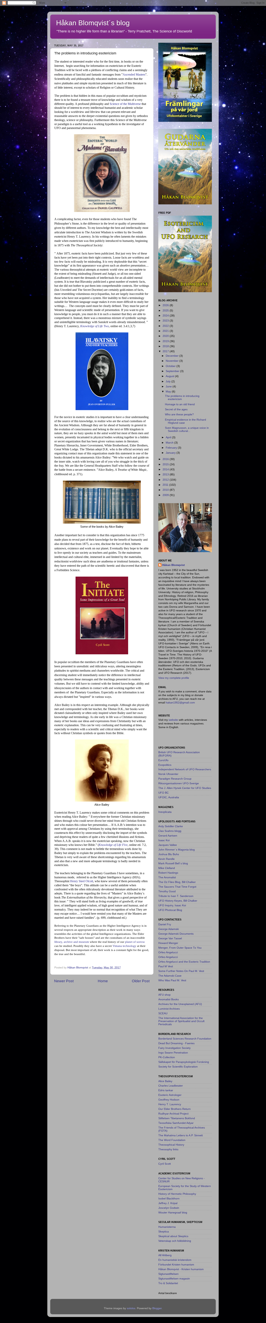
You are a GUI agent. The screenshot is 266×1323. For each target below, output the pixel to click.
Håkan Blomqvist (173, 565)
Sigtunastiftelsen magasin (174, 1278)
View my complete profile (173, 677)
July (168, 381)
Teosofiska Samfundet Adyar (176, 1123)
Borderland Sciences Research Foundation (184, 1038)
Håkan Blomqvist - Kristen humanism (181, 1269)
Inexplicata (165, 812)
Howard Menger (168, 943)
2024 (166, 315)
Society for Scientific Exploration (178, 1066)
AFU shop (164, 994)
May (169, 391)
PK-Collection (166, 1057)
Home (103, 981)
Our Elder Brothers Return (174, 1109)
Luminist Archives (169, 1008)
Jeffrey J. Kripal (167, 1203)
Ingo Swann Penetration (173, 1052)
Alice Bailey (165, 1081)
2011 (166, 484)
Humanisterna (167, 1226)
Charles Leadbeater (170, 1085)
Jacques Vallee (167, 845)
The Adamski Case (169, 975)
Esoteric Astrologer (169, 1095)
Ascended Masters (134, 74)
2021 (166, 330)
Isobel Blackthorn (169, 1198)
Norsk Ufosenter (168, 774)
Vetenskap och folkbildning (174, 1240)
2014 (166, 469)
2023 (166, 320)
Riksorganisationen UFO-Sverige (178, 783)
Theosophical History (171, 1144)
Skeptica (163, 1231)
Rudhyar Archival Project (173, 1113)
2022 (166, 325)
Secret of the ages (176, 409)
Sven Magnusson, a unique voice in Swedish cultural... (187, 429)
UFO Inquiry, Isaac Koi (172, 905)
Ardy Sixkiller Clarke (170, 826)
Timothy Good (167, 891)
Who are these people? (179, 414)
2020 (166, 336)
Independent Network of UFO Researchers (184, 769)
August (170, 376)
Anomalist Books (168, 999)
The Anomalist (167, 877)
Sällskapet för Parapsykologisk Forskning (183, 1062)
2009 (166, 495)
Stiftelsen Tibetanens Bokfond (176, 1118)
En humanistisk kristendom (174, 1260)
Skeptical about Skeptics (173, 1236)
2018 (166, 346)
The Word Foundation (171, 1140)
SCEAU (162, 1013)
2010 (166, 489)
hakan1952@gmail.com (180, 702)
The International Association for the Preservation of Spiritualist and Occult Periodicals (181, 1021)
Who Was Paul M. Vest (172, 980)
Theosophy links (168, 1149)
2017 (166, 351)
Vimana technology (124, 945)
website (174, 719)
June (169, 386)
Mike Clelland (166, 868)
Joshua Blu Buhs (168, 854)
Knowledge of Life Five (113, 844)
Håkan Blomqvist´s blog (93, 23)
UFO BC (163, 792)
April (169, 437)
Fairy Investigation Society (174, 1048)
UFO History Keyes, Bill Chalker (177, 900)
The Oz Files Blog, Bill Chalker (177, 882)
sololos (131, 1308)
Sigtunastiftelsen (168, 1273)
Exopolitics (164, 764)
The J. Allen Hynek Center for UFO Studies (184, 788)
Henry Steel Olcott (81, 881)
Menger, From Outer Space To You (180, 947)
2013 (166, 474)
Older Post (141, 981)
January (171, 452)
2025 (166, 310)
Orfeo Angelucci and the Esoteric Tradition (184, 961)
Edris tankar (165, 1090)
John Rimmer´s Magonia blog (176, 849)
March (170, 442)
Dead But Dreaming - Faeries (176, 1043)
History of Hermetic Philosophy (177, 1193)
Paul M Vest (165, 966)
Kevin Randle (166, 859)
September (173, 371)
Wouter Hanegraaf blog (172, 1212)
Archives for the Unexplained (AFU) (180, 1004)
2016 (166, 459)
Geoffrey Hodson (168, 1099)
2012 (166, 479)
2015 (166, 464)
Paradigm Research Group (174, 778)
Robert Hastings (168, 872)
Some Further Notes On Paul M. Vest (181, 971)
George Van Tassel (170, 938)
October (171, 366)
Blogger (157, 1308)
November (172, 360)
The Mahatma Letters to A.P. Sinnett (180, 1135)
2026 (166, 305)
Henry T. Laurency (169, 1104)
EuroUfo (163, 760)
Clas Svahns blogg (169, 831)
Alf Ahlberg (165, 1255)
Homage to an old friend (180, 404)
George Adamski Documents (176, 933)
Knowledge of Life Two (94, 326)
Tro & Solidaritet (168, 1283)
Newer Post (64, 981)
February (172, 447)
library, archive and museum (71, 941)
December (172, 355)
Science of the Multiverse (125, 103)
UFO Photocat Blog (170, 910)
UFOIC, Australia (168, 797)
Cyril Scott (164, 1163)
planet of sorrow (135, 941)
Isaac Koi (164, 840)
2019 (166, 341)
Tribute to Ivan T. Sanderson (175, 896)
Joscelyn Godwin (168, 1207)
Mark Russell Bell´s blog (173, 863)
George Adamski (168, 929)
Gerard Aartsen (167, 835)
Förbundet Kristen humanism (176, 1264)
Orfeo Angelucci (168, 952)
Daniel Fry (164, 924)
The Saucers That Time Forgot (177, 886)
